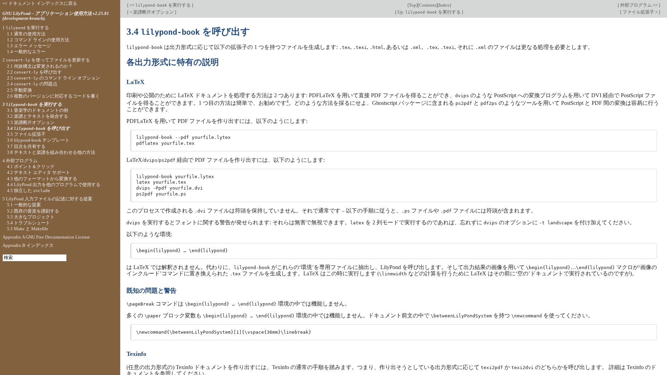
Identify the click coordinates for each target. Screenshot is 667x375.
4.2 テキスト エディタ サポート (38, 172)
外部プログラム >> (639, 5)
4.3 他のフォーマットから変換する (42, 178)
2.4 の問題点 (32, 83)
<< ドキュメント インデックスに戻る (39, 3)
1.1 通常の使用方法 (26, 33)
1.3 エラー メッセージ (29, 45)
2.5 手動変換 (19, 90)
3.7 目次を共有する (26, 146)
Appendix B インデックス (27, 245)
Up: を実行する (429, 12)
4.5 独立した (28, 190)
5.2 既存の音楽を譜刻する (33, 211)
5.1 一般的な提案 (24, 204)
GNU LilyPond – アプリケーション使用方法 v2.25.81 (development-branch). (55, 16)
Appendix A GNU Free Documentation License (46, 237)
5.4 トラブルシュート (28, 222)
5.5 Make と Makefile (27, 228)
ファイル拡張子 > (640, 12)
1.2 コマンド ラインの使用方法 (38, 39)
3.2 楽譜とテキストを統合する (37, 116)
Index (444, 5)
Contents (427, 5)
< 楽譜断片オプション (152, 12)
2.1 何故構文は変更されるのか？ (40, 66)
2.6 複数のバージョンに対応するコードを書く (53, 96)
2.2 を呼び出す (34, 72)
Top (412, 5)
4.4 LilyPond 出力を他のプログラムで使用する (53, 184)
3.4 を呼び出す (38, 128)
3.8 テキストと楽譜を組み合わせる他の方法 (51, 152)
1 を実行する (25, 27)
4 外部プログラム (20, 160)
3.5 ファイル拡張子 (26, 134)
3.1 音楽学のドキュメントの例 (37, 110)
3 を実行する (32, 104)
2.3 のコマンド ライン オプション (53, 78)
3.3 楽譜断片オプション (31, 122)
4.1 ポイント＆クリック (31, 166)
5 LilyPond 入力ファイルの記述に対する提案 (47, 198)
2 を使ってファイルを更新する (46, 59)
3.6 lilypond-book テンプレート (38, 140)
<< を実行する (160, 5)
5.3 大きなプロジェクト (31, 216)
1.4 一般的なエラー (26, 51)
